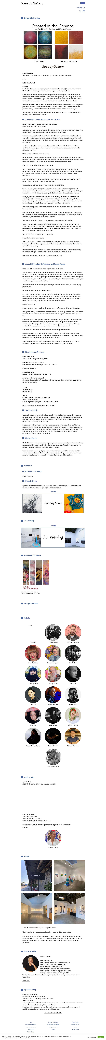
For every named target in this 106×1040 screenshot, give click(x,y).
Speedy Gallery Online (53, 1024)
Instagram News (53, 1027)
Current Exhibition (53, 1022)
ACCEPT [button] (101, 1037)
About (53, 1029)
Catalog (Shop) (75, 1024)
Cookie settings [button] (92, 1037)
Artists (75, 1027)
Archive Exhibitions (31, 1027)
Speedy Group (31, 1031)
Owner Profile (75, 1029)
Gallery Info (31, 1029)
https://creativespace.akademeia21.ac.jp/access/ (38, 405)
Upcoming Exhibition (30, 1024)
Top (31, 1022)
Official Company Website (53, 1013)
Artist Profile (75, 1022)
